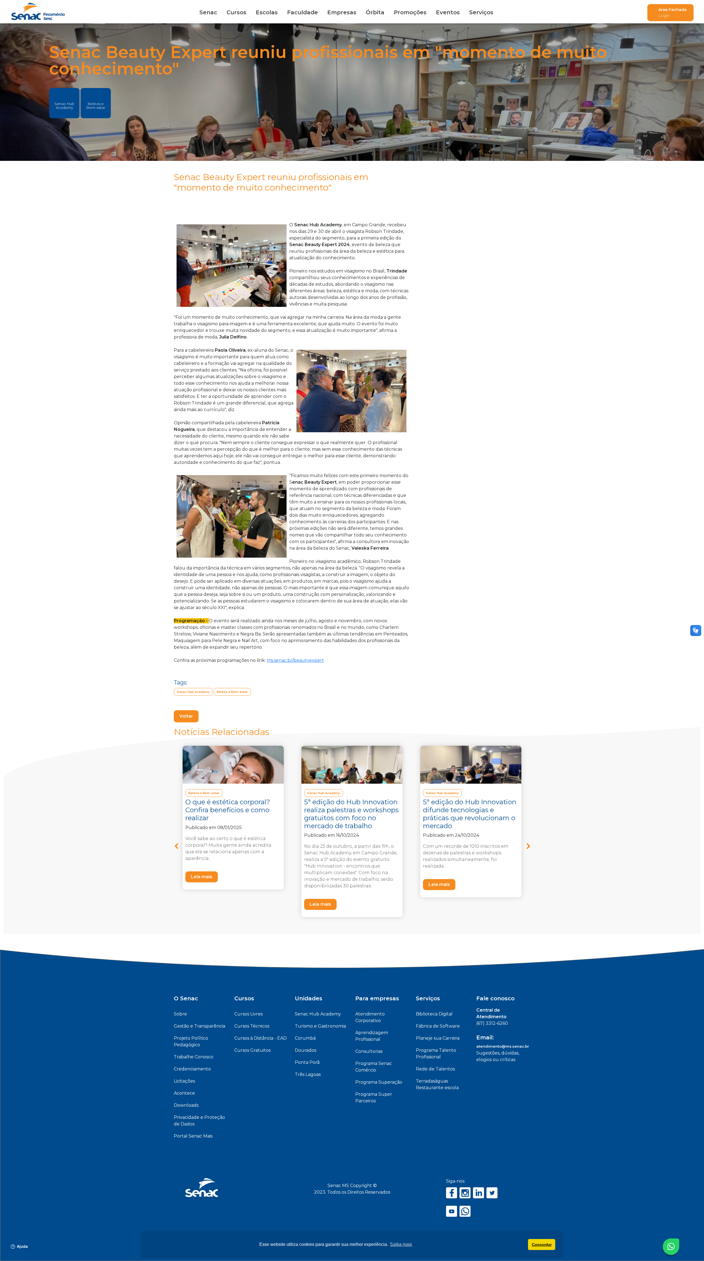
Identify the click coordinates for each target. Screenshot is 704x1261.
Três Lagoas (308, 1074)
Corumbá (305, 1038)
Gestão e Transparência (199, 1026)
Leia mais (201, 876)
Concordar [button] (542, 1244)
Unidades (308, 998)
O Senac (186, 998)
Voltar (186, 716)
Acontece (184, 1093)
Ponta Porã (307, 1062)
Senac (208, 12)
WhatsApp (465, 1211)
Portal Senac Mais (193, 1136)
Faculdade (302, 12)
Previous (180, 848)
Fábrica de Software (438, 1026)
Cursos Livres (248, 1014)
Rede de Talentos (435, 1069)
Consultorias (369, 1051)
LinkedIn (478, 1192)
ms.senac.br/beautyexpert (295, 660)
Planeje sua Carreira (438, 1038)
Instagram (465, 1192)
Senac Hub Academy (64, 105)
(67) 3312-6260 (492, 1023)
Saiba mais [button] (401, 1244)
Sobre (180, 1014)
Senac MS (37, 11)
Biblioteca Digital (434, 1014)
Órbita (375, 12)
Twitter (491, 1192)
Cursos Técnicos (251, 1026)
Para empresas (377, 998)
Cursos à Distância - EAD (260, 1038)
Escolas (267, 12)
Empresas (341, 12)
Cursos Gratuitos (252, 1050)
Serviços (428, 998)
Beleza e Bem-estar (95, 105)
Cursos (236, 12)
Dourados (305, 1050)
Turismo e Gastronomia (320, 1026)
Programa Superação (378, 1082)
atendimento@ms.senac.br (502, 1046)
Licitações (184, 1081)
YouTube (451, 1211)
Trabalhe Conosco (193, 1056)
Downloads (186, 1105)
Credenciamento (192, 1069)
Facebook (451, 1192)
